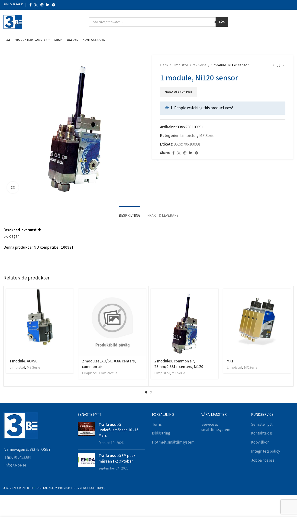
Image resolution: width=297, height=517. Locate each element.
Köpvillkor (260, 442)
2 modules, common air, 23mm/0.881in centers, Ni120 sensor (178, 366)
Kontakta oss (262, 433)
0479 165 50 (16, 4)
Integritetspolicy (265, 451)
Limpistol (180, 65)
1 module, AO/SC (24, 361)
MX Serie (250, 367)
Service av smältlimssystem (215, 427)
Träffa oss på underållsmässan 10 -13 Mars (118, 430)
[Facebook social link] (30, 5)
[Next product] (283, 65)
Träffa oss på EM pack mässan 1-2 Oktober (117, 458)
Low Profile (108, 373)
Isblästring (161, 433)
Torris (157, 424)
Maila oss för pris (178, 92)
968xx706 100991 (187, 144)
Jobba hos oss (262, 460)
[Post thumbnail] (86, 434)
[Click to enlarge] (13, 187)
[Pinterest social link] (42, 5)
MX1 (230, 361)
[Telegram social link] (54, 5)
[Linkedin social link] (48, 5)
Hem (164, 65)
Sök (222, 22)
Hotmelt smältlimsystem (173, 442)
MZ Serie (200, 65)
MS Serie (33, 367)
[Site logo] (12, 21)
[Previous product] (273, 65)
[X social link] (36, 5)
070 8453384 (21, 457)
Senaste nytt (262, 424)
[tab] (129, 213)
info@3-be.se (15, 465)
